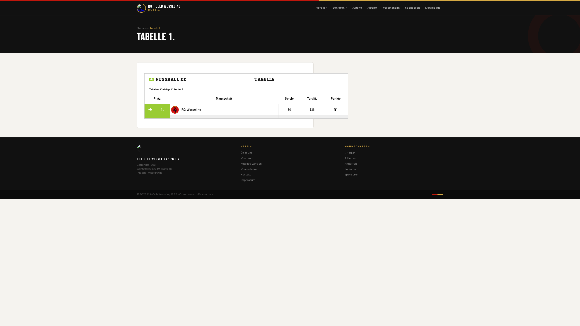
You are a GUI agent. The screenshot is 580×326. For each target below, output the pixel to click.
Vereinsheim (391, 8)
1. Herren (350, 153)
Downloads (432, 8)
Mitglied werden (251, 163)
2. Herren (350, 158)
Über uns (246, 153)
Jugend (357, 8)
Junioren (350, 169)
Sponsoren (412, 8)
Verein (320, 8)
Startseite (142, 28)
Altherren (351, 163)
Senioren (339, 8)
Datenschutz (205, 194)
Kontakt (246, 174)
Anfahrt (372, 8)
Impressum (248, 180)
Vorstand (247, 158)
